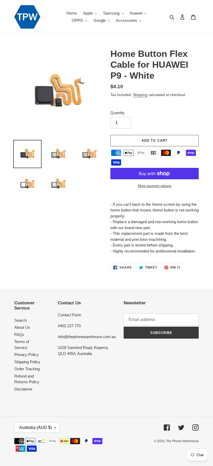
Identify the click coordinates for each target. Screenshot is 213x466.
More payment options (154, 186)
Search (20, 320)
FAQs (19, 334)
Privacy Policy (26, 354)
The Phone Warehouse (182, 441)
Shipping (140, 95)
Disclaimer (23, 389)
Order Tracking (27, 369)
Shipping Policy (27, 362)
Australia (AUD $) (35, 427)
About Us (22, 327)
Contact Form (69, 315)
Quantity (117, 113)
